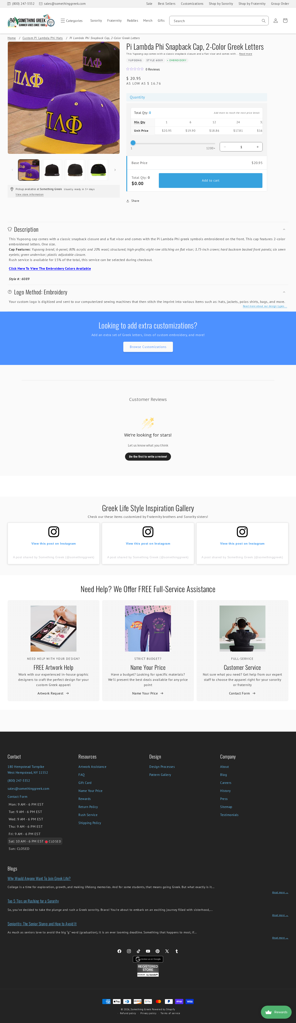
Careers (225, 783)
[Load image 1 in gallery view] (28, 170)
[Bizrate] (290, 1020)
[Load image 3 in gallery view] (75, 170)
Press (224, 799)
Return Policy (88, 807)
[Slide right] (115, 170)
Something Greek (141, 1009)
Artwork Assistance (92, 767)
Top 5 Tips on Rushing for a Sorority (33, 901)
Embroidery (178, 60)
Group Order (280, 4)
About (224, 767)
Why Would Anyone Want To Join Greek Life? (39, 878)
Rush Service (88, 815)
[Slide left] (12, 170)
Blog (223, 775)
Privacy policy (148, 1013)
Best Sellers (167, 4)
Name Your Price (148, 667)
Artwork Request (50, 693)
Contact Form (239, 693)
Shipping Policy (89, 823)
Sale (149, 4)
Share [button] (135, 201)
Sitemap (226, 807)
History (225, 791)
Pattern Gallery (160, 775)
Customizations (192, 4)
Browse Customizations (148, 347)
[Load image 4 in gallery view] (98, 170)
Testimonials (229, 815)
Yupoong (135, 60)
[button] (71, 20)
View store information (30, 194)
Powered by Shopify (163, 1009)
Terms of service (170, 1013)
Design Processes (162, 767)
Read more (245, 53)
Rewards (84, 799)
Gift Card (85, 783)
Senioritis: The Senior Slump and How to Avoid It (42, 923)
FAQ (81, 775)
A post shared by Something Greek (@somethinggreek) (53, 557)
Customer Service (242, 667)
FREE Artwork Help (53, 667)
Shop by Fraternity (252, 4)
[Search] (263, 21)
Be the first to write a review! (148, 456)
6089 (159, 60)
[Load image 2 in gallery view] (51, 170)
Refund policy (128, 1013)
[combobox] (218, 20)
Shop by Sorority (221, 4)
